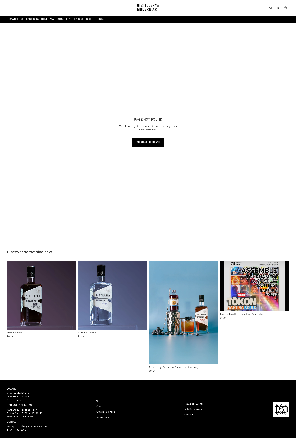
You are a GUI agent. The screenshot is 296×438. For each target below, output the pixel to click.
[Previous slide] (12, 295)
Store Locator (105, 417)
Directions (14, 400)
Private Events (194, 404)
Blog (98, 406)
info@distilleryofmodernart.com (27, 426)
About (99, 401)
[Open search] (270, 8)
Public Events (193, 409)
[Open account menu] (278, 8)
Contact (189, 414)
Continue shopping (148, 142)
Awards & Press (105, 412)
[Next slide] (71, 295)
